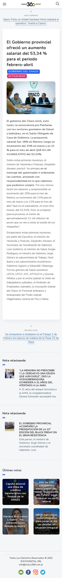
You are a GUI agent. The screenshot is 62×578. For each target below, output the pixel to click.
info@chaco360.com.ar (31, 564)
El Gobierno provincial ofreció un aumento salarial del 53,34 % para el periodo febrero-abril (29, 53)
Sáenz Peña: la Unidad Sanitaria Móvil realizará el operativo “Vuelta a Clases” (31, 21)
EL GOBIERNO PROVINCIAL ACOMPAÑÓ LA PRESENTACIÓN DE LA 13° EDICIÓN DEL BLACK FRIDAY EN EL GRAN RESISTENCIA (38, 429)
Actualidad (16, 76)
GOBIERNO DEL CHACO (23, 71)
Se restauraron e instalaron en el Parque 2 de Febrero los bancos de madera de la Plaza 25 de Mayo (31, 338)
